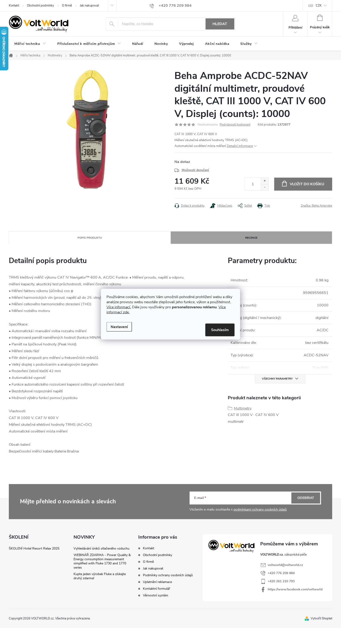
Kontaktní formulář (156, 588)
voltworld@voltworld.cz (285, 565)
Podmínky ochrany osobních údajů (168, 575)
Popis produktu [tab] (89, 238)
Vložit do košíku (307, 184)
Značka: (316, 206)
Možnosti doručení (195, 170)
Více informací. (118, 306)
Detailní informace (240, 146)
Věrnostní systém (155, 595)
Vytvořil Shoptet (321, 618)
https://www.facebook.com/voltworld (295, 589)
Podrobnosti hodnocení (235, 125)
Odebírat (305, 498)
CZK (319, 5)
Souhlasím (220, 329)
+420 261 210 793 (281, 581)
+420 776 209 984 (281, 573)
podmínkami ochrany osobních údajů (260, 509)
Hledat (219, 23)
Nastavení (119, 326)
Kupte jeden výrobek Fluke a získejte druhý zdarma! (100, 576)
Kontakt (14, 5)
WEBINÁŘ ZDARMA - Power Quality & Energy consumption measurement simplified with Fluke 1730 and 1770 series (102, 561)
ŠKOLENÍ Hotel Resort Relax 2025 (34, 548)
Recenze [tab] (251, 238)
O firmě (67, 5)
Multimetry (242, 408)
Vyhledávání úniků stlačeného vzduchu (101, 548)
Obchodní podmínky (40, 5)
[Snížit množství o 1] (264, 187)
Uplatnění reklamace (157, 582)
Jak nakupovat (89, 5)
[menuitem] (30, 44)
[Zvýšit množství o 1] (264, 181)
